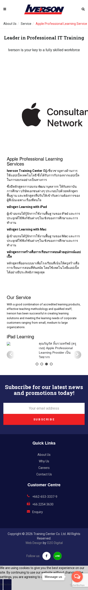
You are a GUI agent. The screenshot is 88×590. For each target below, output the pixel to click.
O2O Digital (55, 543)
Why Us (44, 461)
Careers (44, 468)
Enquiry (37, 512)
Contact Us (44, 474)
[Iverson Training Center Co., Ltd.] (44, 9)
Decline (7, 584)
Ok (1, 584)
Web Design (33, 543)
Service (26, 23)
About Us (9, 23)
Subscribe (44, 419)
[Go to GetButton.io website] (77, 585)
